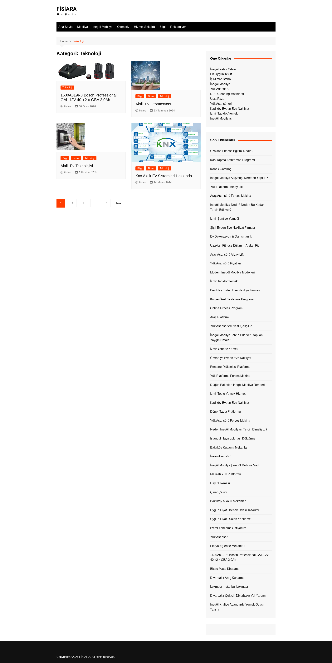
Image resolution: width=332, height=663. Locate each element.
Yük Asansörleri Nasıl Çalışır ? (231, 326)
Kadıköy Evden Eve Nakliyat (229, 108)
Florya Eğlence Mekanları (227, 546)
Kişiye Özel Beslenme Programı (232, 299)
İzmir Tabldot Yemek (224, 113)
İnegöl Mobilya (103, 26)
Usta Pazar (217, 98)
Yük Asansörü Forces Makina (230, 420)
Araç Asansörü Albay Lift (226, 254)
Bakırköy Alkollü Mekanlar (228, 501)
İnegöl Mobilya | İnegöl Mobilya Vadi (234, 465)
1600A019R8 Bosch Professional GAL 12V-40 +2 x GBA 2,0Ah (240, 557)
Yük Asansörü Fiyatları (225, 263)
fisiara (67, 106)
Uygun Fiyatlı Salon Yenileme (230, 519)
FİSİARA (66, 9)
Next (119, 203)
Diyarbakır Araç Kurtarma (227, 577)
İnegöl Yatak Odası (223, 69)
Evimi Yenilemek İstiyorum (228, 528)
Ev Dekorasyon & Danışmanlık (231, 236)
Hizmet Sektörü (144, 26)
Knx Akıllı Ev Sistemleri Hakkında (163, 176)
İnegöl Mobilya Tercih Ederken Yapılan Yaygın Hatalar (236, 337)
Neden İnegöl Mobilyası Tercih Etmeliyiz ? (238, 429)
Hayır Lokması (220, 483)
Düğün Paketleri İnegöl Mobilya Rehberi (237, 384)
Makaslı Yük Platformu (225, 474)
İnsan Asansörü (220, 456)
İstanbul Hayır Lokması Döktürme (232, 438)
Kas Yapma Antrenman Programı (232, 160)
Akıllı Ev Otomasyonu (153, 104)
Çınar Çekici (218, 492)
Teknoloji (67, 87)
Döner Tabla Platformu (225, 411)
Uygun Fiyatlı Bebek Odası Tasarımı (234, 510)
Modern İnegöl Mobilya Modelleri (232, 272)
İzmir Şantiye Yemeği (224, 218)
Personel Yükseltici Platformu (230, 366)
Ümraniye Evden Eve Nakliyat (230, 358)
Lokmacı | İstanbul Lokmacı (229, 586)
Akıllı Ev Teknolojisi (77, 166)
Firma (151, 96)
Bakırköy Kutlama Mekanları (229, 447)
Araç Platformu (220, 317)
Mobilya (82, 26)
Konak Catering (221, 169)
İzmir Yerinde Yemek (224, 349)
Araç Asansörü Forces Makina (230, 195)
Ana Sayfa (65, 26)
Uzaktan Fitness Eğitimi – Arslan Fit (234, 245)
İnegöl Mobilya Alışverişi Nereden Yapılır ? (239, 177)
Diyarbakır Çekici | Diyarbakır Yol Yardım (238, 595)
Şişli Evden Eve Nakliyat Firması (232, 227)
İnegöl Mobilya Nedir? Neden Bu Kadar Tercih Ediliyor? (237, 207)
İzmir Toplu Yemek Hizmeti (228, 393)
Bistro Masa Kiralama (224, 568)
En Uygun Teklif (221, 74)
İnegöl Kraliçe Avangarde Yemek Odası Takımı (237, 607)
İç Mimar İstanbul (221, 79)
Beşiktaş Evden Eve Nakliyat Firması (235, 290)
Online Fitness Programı (226, 308)
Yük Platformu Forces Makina (230, 375)
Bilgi (162, 26)
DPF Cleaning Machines (227, 94)
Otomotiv (123, 26)
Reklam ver (178, 26)
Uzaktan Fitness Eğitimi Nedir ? (231, 151)
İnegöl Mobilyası (221, 118)
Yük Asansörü (219, 89)
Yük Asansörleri (221, 103)
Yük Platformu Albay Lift (226, 187)
